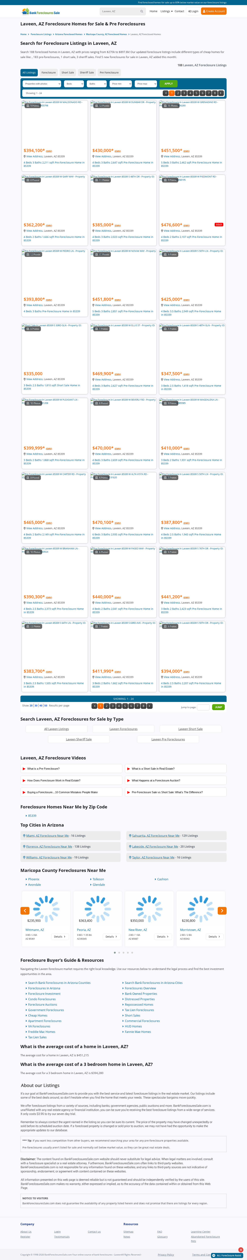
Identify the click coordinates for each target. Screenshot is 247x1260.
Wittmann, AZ (34, 930)
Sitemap (128, 1231)
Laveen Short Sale (190, 729)
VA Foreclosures (39, 1026)
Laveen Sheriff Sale (79, 739)
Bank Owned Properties (141, 994)
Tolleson (98, 879)
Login (194, 11)
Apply (169, 83)
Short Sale (68, 72)
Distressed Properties (140, 999)
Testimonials (62, 1236)
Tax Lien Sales (37, 1037)
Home (153, 11)
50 (45, 705)
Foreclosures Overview (140, 988)
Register (25, 1236)
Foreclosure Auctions (42, 1005)
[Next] (221, 93)
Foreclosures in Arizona (44, 988)
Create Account (215, 11)
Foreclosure (49, 72)
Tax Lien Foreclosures (139, 1010)
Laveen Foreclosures (124, 729)
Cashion (162, 879)
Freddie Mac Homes (41, 1032)
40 (40, 705)
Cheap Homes (37, 1015)
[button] (115, 952)
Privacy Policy (166, 1254)
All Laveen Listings (56, 729)
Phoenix (33, 879)
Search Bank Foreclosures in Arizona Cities (154, 983)
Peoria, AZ (84, 930)
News (127, 1236)
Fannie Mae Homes (138, 1032)
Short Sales (132, 1015)
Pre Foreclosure (109, 72)
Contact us (94, 1231)
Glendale (99, 885)
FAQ (159, 1231)
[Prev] (166, 93)
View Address (34, 156)
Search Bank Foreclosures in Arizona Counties (59, 983)
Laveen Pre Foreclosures (168, 739)
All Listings (29, 72)
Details (58, 936)
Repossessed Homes (139, 1005)
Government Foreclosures (46, 1010)
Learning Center (200, 1231)
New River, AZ (138, 930)
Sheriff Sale (87, 72)
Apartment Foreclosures (44, 1021)
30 (36, 705)
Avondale (34, 885)
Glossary (162, 1236)
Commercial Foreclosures (142, 1021)
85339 (32, 816)
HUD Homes (133, 1026)
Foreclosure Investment (44, 994)
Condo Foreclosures (42, 999)
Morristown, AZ (190, 930)
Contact (179, 11)
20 (31, 705)
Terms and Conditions (205, 1254)
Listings (165, 11)
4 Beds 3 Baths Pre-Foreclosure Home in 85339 (52, 311)
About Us (25, 1231)
